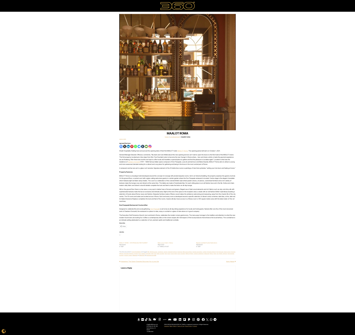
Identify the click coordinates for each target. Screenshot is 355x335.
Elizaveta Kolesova (129, 253)
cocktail (204, 252)
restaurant (206, 253)
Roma (211, 253)
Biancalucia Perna (187, 252)
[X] (124, 146)
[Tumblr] (142, 146)
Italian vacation (160, 253)
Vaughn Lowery (128, 255)
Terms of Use (180, 326)
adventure (160, 252)
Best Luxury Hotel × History (165, 243)
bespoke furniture (172, 252)
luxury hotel (174, 253)
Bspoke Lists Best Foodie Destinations (206, 243)
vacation (121, 255)
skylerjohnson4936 (151, 255)
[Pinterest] (131, 146)
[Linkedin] (128, 146)
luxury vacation (181, 253)
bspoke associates (197, 252)
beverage (179, 252)
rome (214, 253)
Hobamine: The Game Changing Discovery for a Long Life (140, 261)
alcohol (165, 252)
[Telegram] (139, 146)
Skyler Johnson (223, 253)
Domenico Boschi (211, 252)
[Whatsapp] (135, 146)
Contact (195, 326)
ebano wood (227, 252)
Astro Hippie (230, 261)
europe (136, 253)
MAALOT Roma (189, 253)
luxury (168, 253)
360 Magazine (153, 252)
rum (218, 253)
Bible (171, 326)
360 (148, 252)
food (139, 253)
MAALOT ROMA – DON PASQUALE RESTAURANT (133, 243)
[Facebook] (121, 146)
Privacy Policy (188, 326)
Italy (166, 253)
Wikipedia (134, 255)
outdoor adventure (198, 253)
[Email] (146, 146)
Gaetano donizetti (145, 253)
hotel (152, 253)
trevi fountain (231, 253)
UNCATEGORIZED (175, 137)
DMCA (174, 326)
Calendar (166, 326)
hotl (155, 253)
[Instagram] (150, 146)
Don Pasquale (219, 252)
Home (167, 137)
